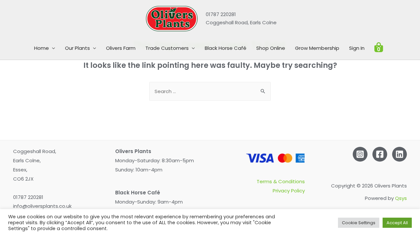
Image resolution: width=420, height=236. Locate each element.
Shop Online (270, 48)
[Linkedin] (399, 154)
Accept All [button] (397, 223)
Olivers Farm (121, 48)
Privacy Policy (289, 190)
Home (41, 48)
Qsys (401, 198)
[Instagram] (360, 154)
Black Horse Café (225, 48)
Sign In (357, 48)
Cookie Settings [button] (358, 223)
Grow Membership (317, 48)
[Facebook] (379, 154)
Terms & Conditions (281, 181)
